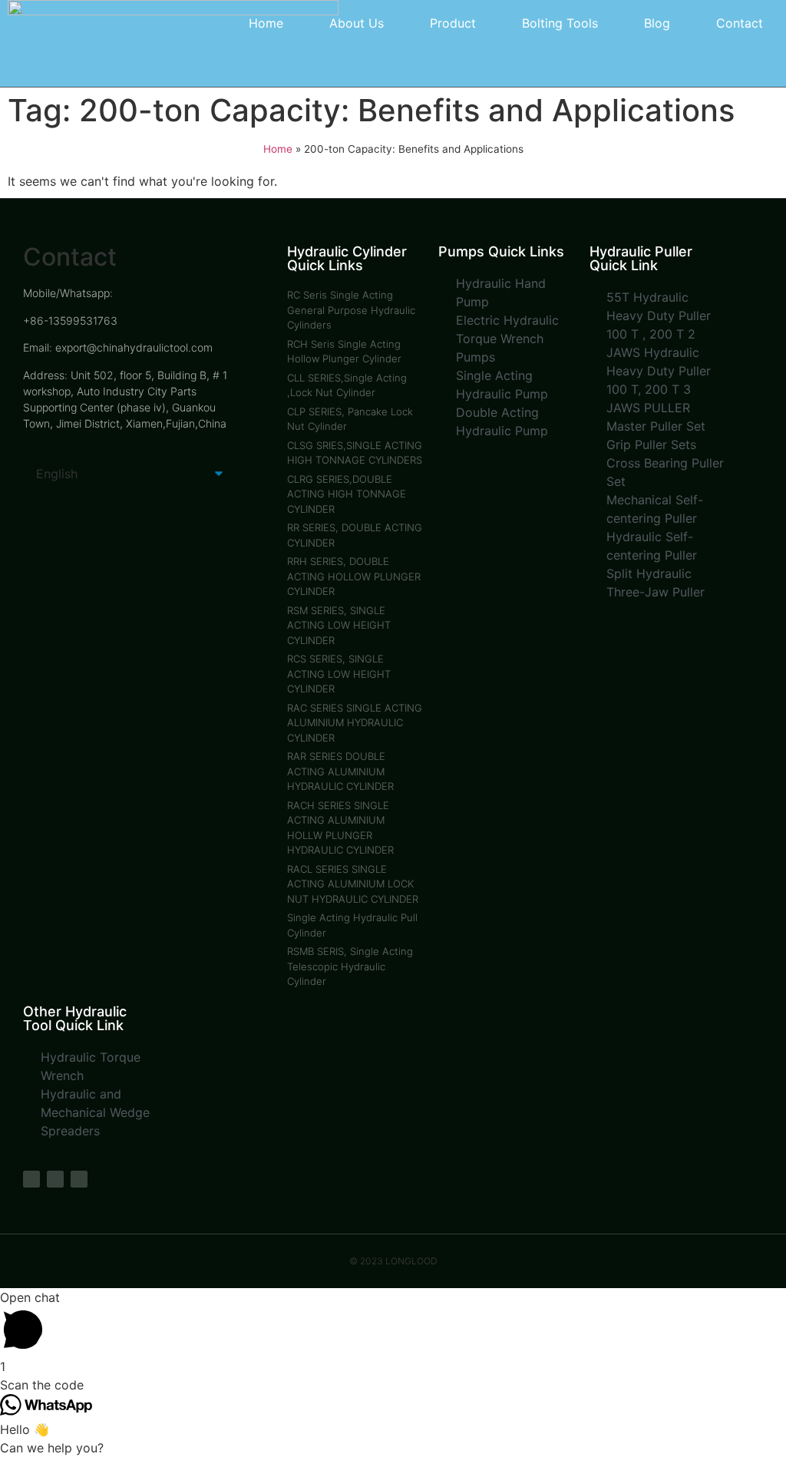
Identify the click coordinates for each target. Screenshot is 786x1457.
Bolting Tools (560, 23)
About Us (356, 23)
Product (453, 23)
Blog (657, 23)
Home (266, 23)
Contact (739, 23)
